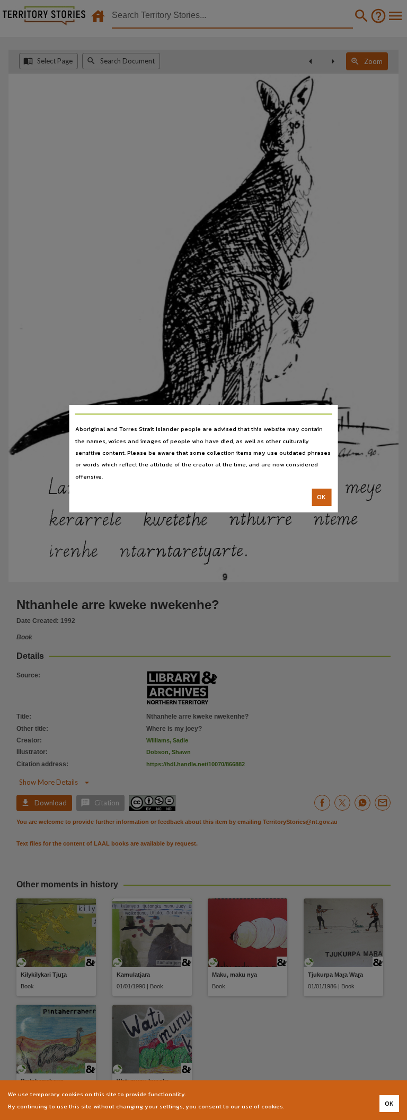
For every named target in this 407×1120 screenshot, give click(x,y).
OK (321, 497)
